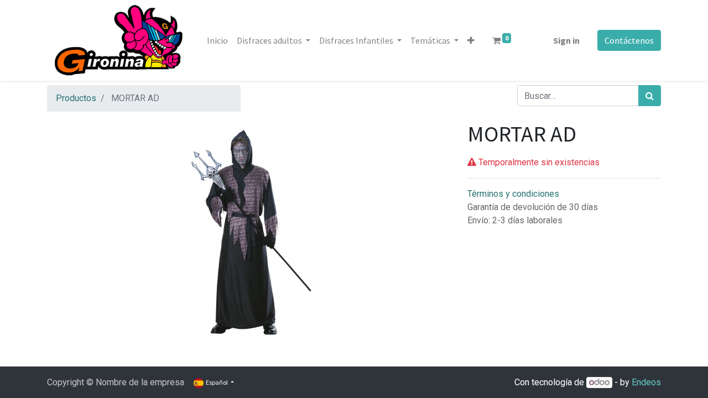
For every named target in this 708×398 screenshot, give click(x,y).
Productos (76, 98)
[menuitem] (217, 40)
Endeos (646, 382)
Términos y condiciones (513, 193)
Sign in (566, 40)
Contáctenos (629, 40)
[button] (471, 40)
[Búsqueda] (649, 95)
